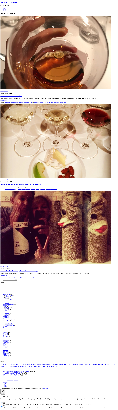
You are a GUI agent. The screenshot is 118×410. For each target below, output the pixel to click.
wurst (65, 102)
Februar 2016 (5, 350)
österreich (56, 366)
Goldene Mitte (8, 321)
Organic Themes (10, 380)
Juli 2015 (5, 357)
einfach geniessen (21, 189)
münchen (37, 189)
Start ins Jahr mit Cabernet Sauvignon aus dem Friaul (13, 372)
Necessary (4, 402)
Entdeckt (7, 297)
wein (38, 366)
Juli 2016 (5, 344)
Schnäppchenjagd (8, 323)
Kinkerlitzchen (6, 305)
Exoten (6, 308)
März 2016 (5, 348)
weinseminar (50, 102)
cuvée (29, 364)
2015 (8, 364)
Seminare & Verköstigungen (23, 102)
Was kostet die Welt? (9, 324)
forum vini (57, 364)
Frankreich (7, 309)
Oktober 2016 (5, 341)
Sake (6, 302)
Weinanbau (5, 326)
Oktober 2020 (5, 335)
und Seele (7, 303)
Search (1, 279)
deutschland (34, 364)
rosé (13, 366)
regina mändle (42, 189)
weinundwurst (56, 102)
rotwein (42, 102)
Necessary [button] (2, 400)
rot (35, 277)
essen (49, 364)
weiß (52, 189)
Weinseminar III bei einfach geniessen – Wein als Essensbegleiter (20, 184)
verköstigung (35, 366)
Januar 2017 (5, 339)
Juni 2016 (5, 345)
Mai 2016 (5, 346)
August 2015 (5, 356)
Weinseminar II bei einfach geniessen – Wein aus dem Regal (19, 271)
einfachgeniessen (37, 102)
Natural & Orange (6, 316)
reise (10, 366)
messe (108, 364)
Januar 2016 (5, 351)
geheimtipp (27, 189)
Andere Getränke (8, 295)
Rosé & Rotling (6, 317)
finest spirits (53, 364)
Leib (6, 298)
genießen (73, 364)
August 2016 (5, 343)
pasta (3, 366)
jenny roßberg (28, 277)
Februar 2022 (5, 332)
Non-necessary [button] (3, 405)
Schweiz (7, 314)
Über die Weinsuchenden (8, 9)
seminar (46, 102)
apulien (20, 364)
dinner (39, 364)
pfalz (4, 366)
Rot (17, 102)
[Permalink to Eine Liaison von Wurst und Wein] (55, 89)
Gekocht (9, 300)
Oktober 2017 (5, 336)
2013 (3, 364)
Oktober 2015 (5, 354)
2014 (6, 364)
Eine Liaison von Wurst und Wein (11, 96)
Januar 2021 (5, 334)
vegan (31, 366)
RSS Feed (16, 380)
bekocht (26, 364)
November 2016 (6, 340)
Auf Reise (7, 296)
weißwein (61, 102)
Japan (6, 311)
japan (92, 364)
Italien (6, 310)
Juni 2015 (5, 358)
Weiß (31, 102)
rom (12, 366)
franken (62, 364)
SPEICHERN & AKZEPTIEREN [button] (7, 408)
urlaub (29, 366)
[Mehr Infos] (45, 388)
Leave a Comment (4, 91)
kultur (105, 364)
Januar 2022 (5, 333)
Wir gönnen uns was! (9, 325)
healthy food (84, 364)
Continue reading (3, 100)
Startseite (4, 8)
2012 (1, 364)
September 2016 (6, 342)
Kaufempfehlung (98, 364)
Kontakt (4, 10)
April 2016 (5, 347)
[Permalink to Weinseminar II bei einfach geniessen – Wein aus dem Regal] (55, 264)
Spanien (7, 315)
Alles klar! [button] (41, 388)
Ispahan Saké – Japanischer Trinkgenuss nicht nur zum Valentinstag (16, 371)
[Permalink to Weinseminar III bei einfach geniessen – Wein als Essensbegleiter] (55, 177)
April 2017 (5, 337)
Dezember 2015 (6, 352)
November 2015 (6, 353)
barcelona (23, 364)
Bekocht (9, 299)
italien (89, 364)
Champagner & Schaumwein (10, 102)
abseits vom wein (14, 364)
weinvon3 (42, 366)
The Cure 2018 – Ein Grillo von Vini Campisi (12, 373)
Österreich (7, 313)
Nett (1, 366)
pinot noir (7, 366)
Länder (4, 306)
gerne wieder (32, 189)
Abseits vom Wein (6, 294)
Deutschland (7, 307)
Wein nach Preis (6, 320)
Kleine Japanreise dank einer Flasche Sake (11, 374)
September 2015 (6, 355)
